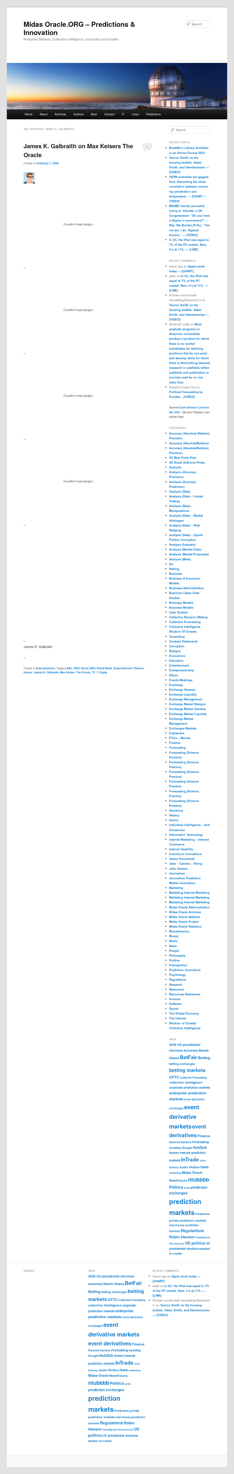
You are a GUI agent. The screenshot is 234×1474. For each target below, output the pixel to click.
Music (173, 941)
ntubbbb (198, 1179)
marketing (175, 1172)
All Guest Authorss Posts (187, 462)
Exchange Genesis (182, 689)
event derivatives (109, 1343)
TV (93, 672)
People (174, 950)
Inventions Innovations (185, 854)
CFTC (174, 1077)
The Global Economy (184, 1013)
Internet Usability (181, 849)
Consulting (177, 636)
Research (175, 984)
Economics (177, 655)
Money (173, 936)
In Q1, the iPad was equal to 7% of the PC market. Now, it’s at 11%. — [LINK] (189, 244)
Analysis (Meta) (180, 559)
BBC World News (101, 668)
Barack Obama (113, 1284)
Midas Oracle (192, 1172)
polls (187, 1187)
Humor (28, 672)
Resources (176, 989)
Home (28, 114)
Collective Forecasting (185, 622)
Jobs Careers (178, 868)
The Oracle (83, 672)
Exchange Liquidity (183, 694)
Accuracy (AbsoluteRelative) (189, 443)
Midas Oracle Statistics (185, 926)
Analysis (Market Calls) (185, 549)
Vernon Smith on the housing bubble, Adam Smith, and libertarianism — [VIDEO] (181, 1310)
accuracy (191, 1050)
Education (176, 660)
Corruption (176, 646)
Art (171, 564)
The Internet (177, 1018)
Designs (175, 651)
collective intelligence (185, 1082)
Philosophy (177, 955)
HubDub (200, 1147)
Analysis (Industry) (182, 544)
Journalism (177, 873)
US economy (176, 1243)
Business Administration (186, 588)
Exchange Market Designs (187, 704)
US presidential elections (120, 1435)
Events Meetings (180, 680)
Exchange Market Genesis (187, 709)
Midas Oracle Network (184, 917)
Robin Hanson (182, 1236)
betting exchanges (182, 1063)
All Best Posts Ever (182, 457)
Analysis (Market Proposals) (189, 554)
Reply (102, 672)
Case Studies (178, 612)
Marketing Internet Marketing (189, 892)
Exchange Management (185, 699)
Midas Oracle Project (184, 921)
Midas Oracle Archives (185, 912)
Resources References (184, 994)
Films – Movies (180, 738)
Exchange (176, 685)
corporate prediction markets (189, 1087)
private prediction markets (187, 1220)
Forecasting (177, 747)
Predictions (153, 114)
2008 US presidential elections (111, 1276)
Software (175, 1004)
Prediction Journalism (185, 970)
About (44, 114)
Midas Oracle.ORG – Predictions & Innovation (79, 28)
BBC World (81, 668)
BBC (69, 668)
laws (204, 1166)
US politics (195, 1243)
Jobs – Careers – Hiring (185, 863)
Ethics (173, 675)
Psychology (177, 974)
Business (175, 573)
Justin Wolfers (189, 1167)
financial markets (180, 1142)
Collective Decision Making (188, 617)
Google (187, 1147)
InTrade (190, 1159)
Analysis (175, 467)
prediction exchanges (106, 1389)
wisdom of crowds (100, 1441)
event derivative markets (184, 1116)
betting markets (187, 1069)
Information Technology (186, 834)
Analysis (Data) (179, 491)
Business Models (181, 602)
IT (123, 114)
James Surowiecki (182, 858)
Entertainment (45, 668)
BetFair (188, 1057)
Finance (138, 668)
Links (135, 114)
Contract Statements (183, 641)
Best (94, 114)
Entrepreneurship (181, 670)
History (174, 815)
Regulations (177, 979)
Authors (79, 114)
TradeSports (202, 1237)
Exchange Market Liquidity (188, 714)
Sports (173, 1008)
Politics (174, 960)
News (173, 946)
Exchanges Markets (183, 728)
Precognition (178, 965)
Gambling (176, 810)
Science (174, 999)
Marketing (176, 887)
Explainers (176, 733)
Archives (60, 114)
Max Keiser (67, 672)
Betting (174, 569)
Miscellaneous (179, 931)
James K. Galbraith (46, 672)
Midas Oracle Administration (189, 907)
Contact (109, 114)
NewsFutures (178, 1180)
